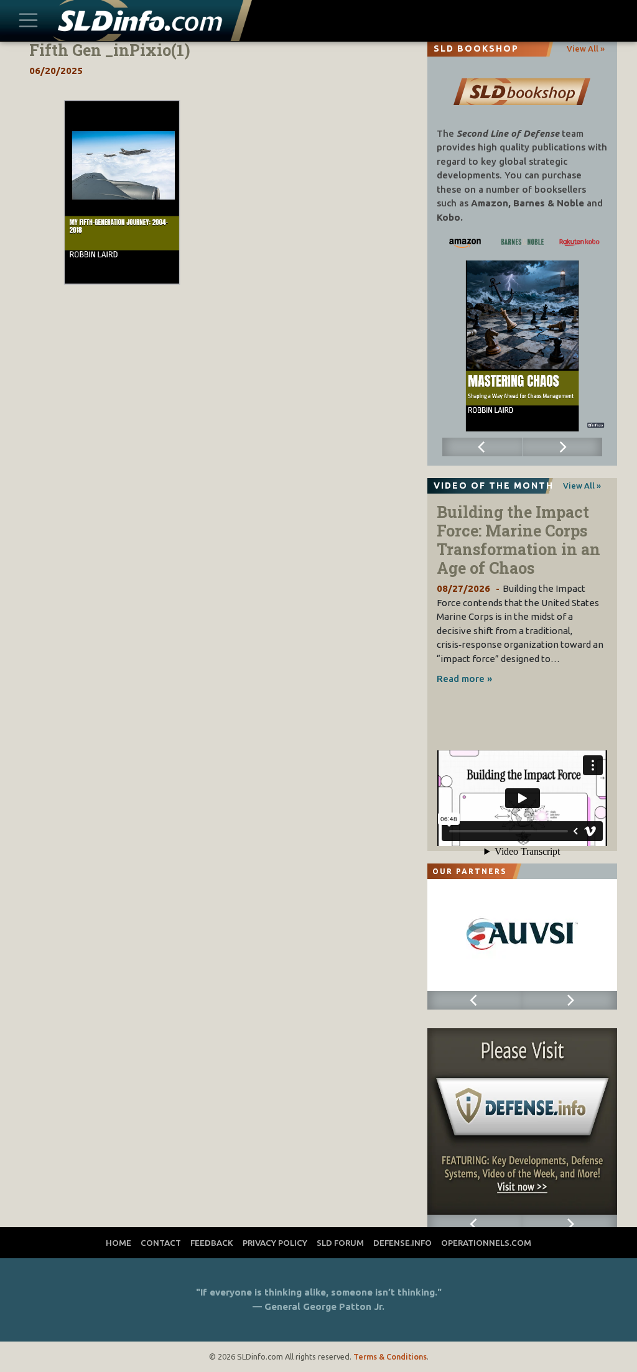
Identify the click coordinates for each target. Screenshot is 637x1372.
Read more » (464, 678)
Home (118, 1243)
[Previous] (482, 447)
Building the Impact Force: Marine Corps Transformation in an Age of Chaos (518, 540)
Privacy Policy (275, 1243)
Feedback (211, 1243)
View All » (586, 48)
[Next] (562, 447)
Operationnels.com (486, 1243)
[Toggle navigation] (28, 20)
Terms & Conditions (390, 1356)
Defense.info (402, 1243)
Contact (161, 1243)
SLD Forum (340, 1243)
